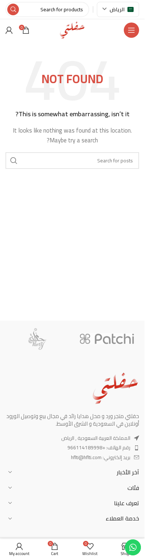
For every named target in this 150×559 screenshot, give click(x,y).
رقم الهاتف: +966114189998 (98, 447)
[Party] (37, 339)
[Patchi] (107, 339)
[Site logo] (72, 29)
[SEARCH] (13, 9)
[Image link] (115, 387)
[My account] (9, 30)
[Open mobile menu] (131, 30)
